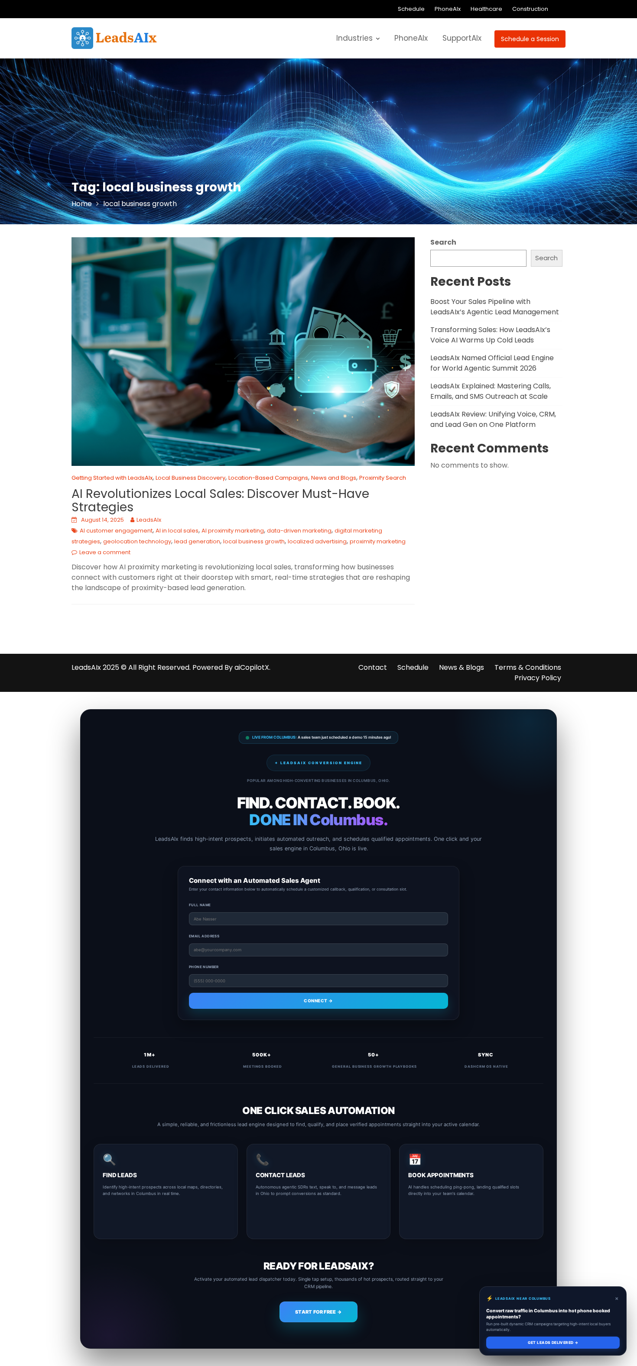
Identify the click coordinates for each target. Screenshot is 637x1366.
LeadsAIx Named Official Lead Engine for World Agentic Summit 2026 (492, 363)
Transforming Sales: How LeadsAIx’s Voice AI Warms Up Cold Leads (490, 335)
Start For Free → (318, 1312)
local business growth (254, 541)
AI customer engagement (116, 530)
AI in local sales (177, 530)
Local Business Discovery (190, 478)
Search (443, 242)
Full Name (200, 905)
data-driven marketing (299, 530)
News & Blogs (461, 667)
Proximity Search (382, 478)
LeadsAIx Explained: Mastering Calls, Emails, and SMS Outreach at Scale (490, 391)
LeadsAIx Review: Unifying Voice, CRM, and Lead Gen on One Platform (493, 419)
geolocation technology (137, 541)
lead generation (197, 541)
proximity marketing (378, 541)
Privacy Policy (537, 678)
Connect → (318, 1000)
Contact (372, 667)
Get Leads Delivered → (553, 1342)
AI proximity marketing (233, 530)
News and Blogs (333, 478)
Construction (530, 9)
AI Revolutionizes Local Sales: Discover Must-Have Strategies (220, 500)
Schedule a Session (530, 39)
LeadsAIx (148, 520)
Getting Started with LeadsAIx (112, 478)
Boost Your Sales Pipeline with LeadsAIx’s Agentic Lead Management (494, 307)
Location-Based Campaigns (268, 478)
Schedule (411, 9)
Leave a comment (104, 552)
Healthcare (486, 9)
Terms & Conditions (527, 667)
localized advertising (317, 541)
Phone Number (204, 967)
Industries (354, 38)
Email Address (204, 936)
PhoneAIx (448, 9)
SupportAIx (461, 38)
